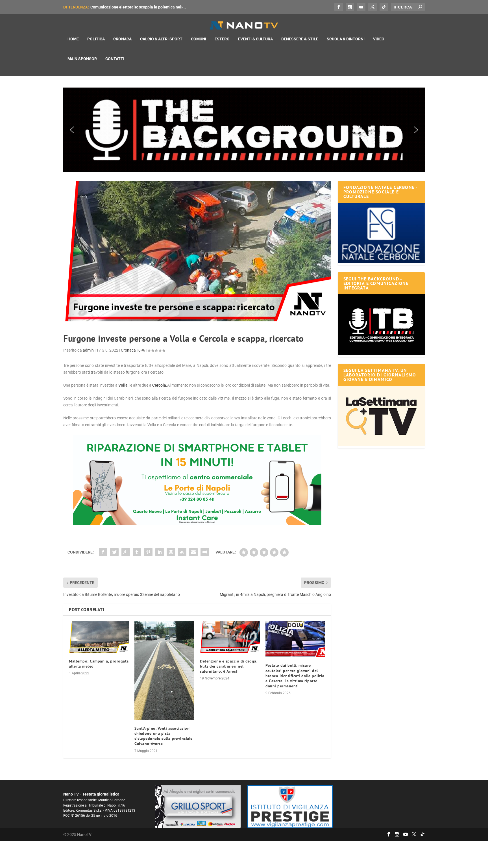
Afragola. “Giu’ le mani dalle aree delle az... (129, 7)
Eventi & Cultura (255, 39)
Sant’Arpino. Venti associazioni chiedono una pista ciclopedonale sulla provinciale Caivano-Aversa (163, 736)
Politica (96, 39)
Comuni (198, 39)
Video (378, 39)
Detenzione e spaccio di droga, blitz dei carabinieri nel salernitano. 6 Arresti (228, 666)
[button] (244, 130)
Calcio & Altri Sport (161, 39)
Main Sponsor (82, 58)
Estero (222, 39)
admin (88, 350)
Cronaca (122, 39)
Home (73, 39)
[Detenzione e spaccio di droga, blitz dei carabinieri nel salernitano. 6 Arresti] (230, 637)
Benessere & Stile (299, 39)
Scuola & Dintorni (346, 39)
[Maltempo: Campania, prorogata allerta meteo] (99, 637)
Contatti (114, 58)
